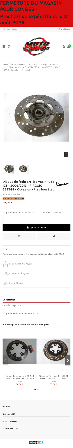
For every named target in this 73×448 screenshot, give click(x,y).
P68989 (19, 381)
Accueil (15, 29)
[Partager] (3, 249)
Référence (7, 194)
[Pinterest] (9, 249)
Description (9, 299)
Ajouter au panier (39, 227)
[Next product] (69, 67)
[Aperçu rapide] (24, 372)
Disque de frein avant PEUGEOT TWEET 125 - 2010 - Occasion (53, 377)
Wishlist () (65, 29)
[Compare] (19, 372)
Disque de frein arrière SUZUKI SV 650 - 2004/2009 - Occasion (19, 377)
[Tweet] (6, 249)
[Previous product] (68, 67)
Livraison (6, 29)
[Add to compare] (53, 236)
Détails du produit (12, 305)
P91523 (53, 381)
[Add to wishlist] (19, 236)
